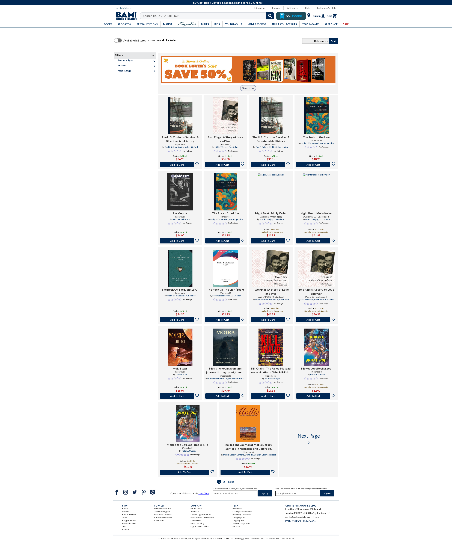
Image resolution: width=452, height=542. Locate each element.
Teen (124, 517)
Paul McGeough (272, 378)
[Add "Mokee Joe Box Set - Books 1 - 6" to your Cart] (187, 472)
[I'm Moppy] (180, 191)
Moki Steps (180, 368)
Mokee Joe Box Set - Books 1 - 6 (187, 444)
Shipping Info (238, 520)
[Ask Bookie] (291, 16)
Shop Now (248, 88)
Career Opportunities (201, 514)
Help (307, 7)
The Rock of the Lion (316, 137)
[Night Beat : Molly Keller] (271, 191)
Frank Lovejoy (266, 219)
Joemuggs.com (242, 538)
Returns (236, 526)
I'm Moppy (180, 213)
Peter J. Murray (317, 374)
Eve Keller (233, 147)
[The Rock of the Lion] (316, 115)
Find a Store (196, 508)
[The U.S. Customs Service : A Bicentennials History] (180, 115)
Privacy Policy (287, 538)
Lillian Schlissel (269, 454)
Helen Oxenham (216, 378)
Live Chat (203, 493)
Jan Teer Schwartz (181, 219)
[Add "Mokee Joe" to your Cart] (316, 396)
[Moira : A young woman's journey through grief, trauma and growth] (225, 347)
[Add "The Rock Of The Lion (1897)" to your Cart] (180, 319)
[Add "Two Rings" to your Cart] (225, 164)
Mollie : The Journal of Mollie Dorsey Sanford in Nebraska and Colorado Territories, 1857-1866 (248, 447)
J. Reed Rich (181, 374)
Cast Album (279, 219)
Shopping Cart (239, 517)
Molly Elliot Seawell (310, 143)
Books (125, 508)
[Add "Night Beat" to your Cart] (271, 240)
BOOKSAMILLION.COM (221, 538)
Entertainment (129, 523)
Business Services (163, 514)
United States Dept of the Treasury (182, 148)
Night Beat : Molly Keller (271, 213)
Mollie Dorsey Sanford (233, 454)
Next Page (309, 439)
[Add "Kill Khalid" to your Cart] (271, 396)
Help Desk (237, 508)
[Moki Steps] (180, 347)
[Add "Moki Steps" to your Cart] (180, 396)
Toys (124, 526)
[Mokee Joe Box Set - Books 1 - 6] (187, 423)
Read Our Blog (197, 523)
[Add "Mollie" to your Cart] (248, 472)
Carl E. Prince (171, 147)
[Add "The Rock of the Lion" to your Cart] (316, 164)
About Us (195, 511)
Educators (259, 7)
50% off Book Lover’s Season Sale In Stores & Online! (228, 2)
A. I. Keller (190, 295)
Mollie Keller (184, 147)
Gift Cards (292, 7)
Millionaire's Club (326, 7)
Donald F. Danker (253, 454)
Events (276, 7)
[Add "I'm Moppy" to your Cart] (180, 240)
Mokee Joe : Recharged (316, 368)
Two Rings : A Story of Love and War (225, 139)
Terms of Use (257, 538)
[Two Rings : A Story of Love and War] (225, 115)
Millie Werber (221, 147)
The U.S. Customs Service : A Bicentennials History (180, 139)
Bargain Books (129, 520)
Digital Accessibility (200, 526)
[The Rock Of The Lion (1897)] (180, 268)
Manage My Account (242, 511)
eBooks (125, 511)
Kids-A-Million (129, 514)
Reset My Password (242, 514)
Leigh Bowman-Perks (235, 378)
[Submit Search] (270, 15)
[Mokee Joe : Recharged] (316, 347)
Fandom (126, 529)
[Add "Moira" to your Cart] (225, 396)
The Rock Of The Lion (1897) (180, 289)
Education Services (163, 517)
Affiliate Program (162, 511)
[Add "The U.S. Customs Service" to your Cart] (180, 164)
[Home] (125, 16)
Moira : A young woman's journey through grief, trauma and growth (225, 370)
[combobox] (209, 16)
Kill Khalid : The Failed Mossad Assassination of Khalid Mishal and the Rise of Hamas (271, 370)
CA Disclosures (272, 538)
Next (231, 481)
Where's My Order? (242, 523)
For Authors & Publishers (202, 517)
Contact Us (196, 520)
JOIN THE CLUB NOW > (300, 521)
